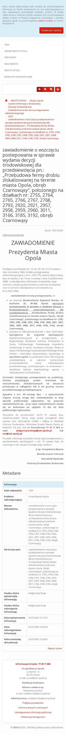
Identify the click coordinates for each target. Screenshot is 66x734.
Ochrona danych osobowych (33, 707)
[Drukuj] (58, 89)
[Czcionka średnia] (45, 89)
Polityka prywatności (33, 702)
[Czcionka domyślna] (39, 89)
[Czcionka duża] (51, 89)
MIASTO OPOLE (12, 70)
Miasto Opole (36, 100)
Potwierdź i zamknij (51, 30)
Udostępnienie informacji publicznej (33, 712)
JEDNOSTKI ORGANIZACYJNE (18, 76)
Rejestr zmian (55, 648)
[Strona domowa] (6, 100)
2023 (10, 116)
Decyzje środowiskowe (20, 106)
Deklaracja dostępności (33, 716)
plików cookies (46, 20)
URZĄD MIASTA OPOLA (15, 50)
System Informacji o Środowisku (24, 103)
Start (6, 44)
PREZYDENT (10, 57)
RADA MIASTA (11, 63)
